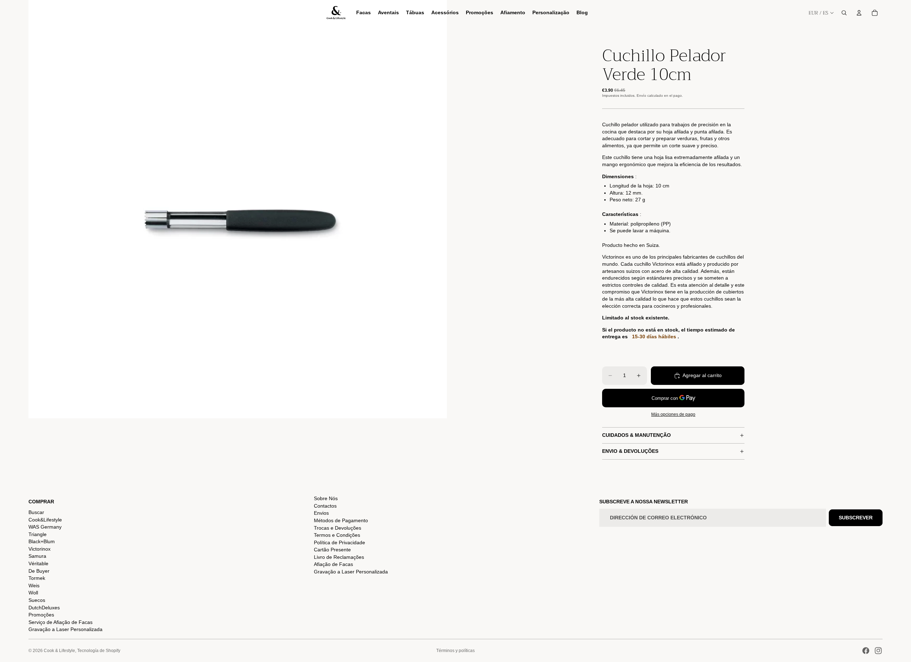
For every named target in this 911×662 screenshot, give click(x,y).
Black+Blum (41, 541)
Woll (33, 592)
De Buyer (38, 571)
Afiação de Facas (333, 564)
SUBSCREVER (856, 517)
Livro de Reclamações (339, 557)
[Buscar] (844, 13)
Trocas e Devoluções (337, 528)
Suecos (36, 600)
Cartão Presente (332, 549)
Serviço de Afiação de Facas (60, 622)
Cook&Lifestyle (45, 520)
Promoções (41, 615)
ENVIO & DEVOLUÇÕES (630, 451)
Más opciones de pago (673, 414)
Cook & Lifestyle (59, 650)
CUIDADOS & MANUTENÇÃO (636, 435)
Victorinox (39, 549)
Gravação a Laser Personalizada (65, 629)
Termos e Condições (337, 535)
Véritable (38, 563)
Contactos (325, 506)
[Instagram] (878, 650)
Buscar (36, 512)
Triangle (37, 534)
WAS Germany (45, 527)
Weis (34, 585)
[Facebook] (866, 650)
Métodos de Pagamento (341, 520)
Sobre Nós (326, 498)
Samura (37, 556)
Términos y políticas (455, 650)
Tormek (36, 578)
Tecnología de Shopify (98, 650)
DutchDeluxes (44, 607)
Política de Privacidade (339, 542)
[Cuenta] (859, 13)
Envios (321, 513)
